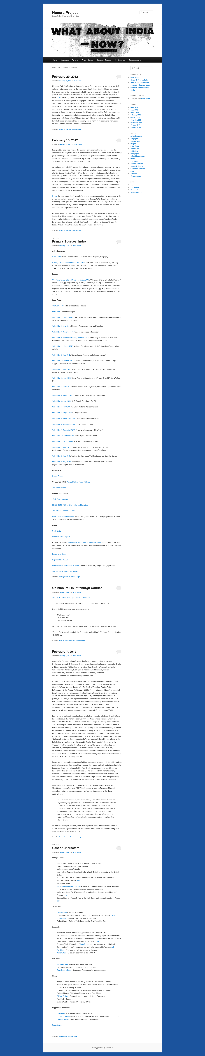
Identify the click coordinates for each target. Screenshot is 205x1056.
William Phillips (62, 996)
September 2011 (136, 127)
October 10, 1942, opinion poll (71, 597)
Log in (132, 185)
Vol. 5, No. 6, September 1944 (63, 418)
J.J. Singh (60, 950)
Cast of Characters (65, 848)
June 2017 (134, 107)
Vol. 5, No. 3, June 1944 (61, 401)
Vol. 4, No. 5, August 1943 (62, 395)
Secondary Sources (104, 60)
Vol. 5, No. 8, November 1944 (63, 424)
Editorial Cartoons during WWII (70, 280)
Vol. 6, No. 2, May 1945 (61, 456)
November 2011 (136, 122)
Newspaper (134, 153)
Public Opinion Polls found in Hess (65, 565)
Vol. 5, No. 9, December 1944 (63, 430)
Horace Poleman (63, 1016)
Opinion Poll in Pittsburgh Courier (65, 571)
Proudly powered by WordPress (102, 1048)
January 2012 (135, 117)
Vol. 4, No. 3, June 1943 (61, 378)
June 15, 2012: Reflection (139, 82)
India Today (56, 311)
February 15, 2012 (65, 140)
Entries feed (134, 187)
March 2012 (134, 112)
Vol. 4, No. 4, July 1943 (61, 386)
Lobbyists (134, 151)
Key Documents (120, 60)
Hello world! (134, 77)
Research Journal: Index (139, 80)
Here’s (54, 196)
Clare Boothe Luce (64, 970)
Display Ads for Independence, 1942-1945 (68, 262)
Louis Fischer (62, 912)
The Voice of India (59, 487)
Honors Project (65, 12)
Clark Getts (56, 256)
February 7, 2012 (64, 651)
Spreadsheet (57, 1025)
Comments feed (136, 190)
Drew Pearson (62, 918)
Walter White (61, 952)
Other (60, 640)
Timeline (75, 60)
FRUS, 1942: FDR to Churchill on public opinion (70, 505)
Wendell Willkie (62, 1019)
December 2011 (136, 120)
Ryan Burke (78, 81)
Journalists (134, 148)
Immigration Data (58, 554)
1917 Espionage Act (60, 499)
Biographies (65, 60)
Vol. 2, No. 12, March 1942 (62, 346)
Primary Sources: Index (69, 241)
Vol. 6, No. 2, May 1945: (61, 461)
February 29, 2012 (65, 76)
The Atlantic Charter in (63, 510)
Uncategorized (135, 176)
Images (133, 143)
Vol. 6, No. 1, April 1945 (61, 447)
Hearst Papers (57, 476)
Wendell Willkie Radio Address (78, 482)
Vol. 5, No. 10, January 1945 (63, 435)
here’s (59, 97)
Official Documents (137, 156)
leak (78, 880)
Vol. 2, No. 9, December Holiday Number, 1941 (70, 337)
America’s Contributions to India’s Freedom (84, 542)
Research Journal (135, 60)
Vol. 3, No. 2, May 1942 (61, 355)
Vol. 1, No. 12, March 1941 (62, 317)
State (132, 171)
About (55, 60)
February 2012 (135, 115)
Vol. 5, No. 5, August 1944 (62, 412)
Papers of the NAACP (60, 559)
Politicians (134, 161)
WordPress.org (136, 192)
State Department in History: (63, 516)
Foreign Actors (135, 141)
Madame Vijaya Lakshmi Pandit (69, 886)
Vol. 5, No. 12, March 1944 (62, 441)
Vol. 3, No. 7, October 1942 (62, 360)
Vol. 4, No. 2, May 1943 (61, 369)
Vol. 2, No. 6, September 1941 (63, 331)
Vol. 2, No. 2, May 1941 (61, 326)
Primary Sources (87, 60)
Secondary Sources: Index (140, 85)
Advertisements (136, 136)
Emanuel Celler (61, 536)
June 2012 (134, 110)
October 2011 (135, 125)
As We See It (58, 305)
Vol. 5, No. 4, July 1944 (61, 406)
